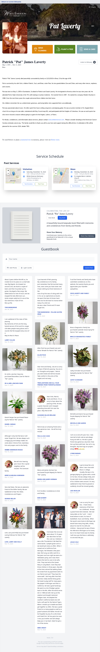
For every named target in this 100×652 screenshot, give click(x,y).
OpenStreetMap (52, 646)
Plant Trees (41, 184)
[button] (13, 174)
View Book (51, 218)
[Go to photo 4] (51, 527)
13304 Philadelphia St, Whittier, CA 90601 (34, 179)
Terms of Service (55, 643)
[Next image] (63, 517)
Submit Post (89, 268)
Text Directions (29, 184)
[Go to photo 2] (48, 527)
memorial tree (26, 139)
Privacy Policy (44, 643)
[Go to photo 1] (47, 527)
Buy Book (62, 218)
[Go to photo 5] (52, 527)
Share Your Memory (87, 236)
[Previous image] (37, 517)
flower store (55, 139)
